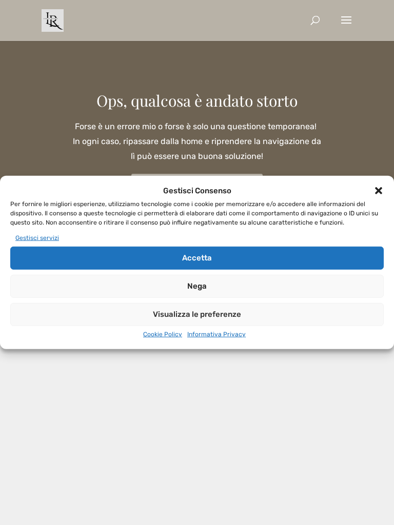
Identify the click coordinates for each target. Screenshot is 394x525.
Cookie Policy (162, 333)
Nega (197, 286)
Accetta (197, 257)
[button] (378, 191)
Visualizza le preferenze (197, 314)
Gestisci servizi (37, 237)
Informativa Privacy (216, 333)
